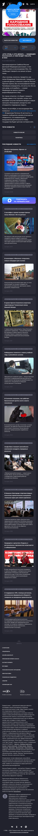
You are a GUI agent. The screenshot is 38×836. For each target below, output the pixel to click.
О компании (5, 647)
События (4, 680)
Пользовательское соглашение (11, 669)
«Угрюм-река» (22, 746)
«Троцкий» (5, 747)
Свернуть (19, 643)
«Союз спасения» (12, 746)
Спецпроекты (6, 651)
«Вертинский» (19, 747)
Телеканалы (17, 791)
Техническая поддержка (9, 677)
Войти (32, 4)
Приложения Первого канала (10, 658)
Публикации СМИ (7, 684)
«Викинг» (29, 746)
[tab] (11, 40)
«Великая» (12, 747)
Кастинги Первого (7, 662)
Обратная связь (6, 673)
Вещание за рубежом (25, 694)
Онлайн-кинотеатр (7, 655)
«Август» (16, 744)
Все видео (5, 666)
